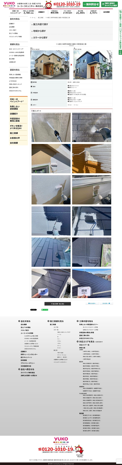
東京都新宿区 (96, 415)
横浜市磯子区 (86, 381)
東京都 (81, 413)
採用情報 (24, 360)
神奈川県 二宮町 (87, 410)
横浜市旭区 (94, 374)
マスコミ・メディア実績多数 (31, 346)
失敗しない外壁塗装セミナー (88, 324)
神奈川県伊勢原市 (88, 395)
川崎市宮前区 (95, 351)
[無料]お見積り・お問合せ (29, 375)
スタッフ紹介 (12, 30)
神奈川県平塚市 (87, 403)
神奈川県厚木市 (98, 395)
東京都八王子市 (87, 418)
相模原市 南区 (97, 391)
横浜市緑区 (96, 363)
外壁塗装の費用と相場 (15, 78)
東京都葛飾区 (86, 423)
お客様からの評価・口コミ (31, 343)
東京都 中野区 (87, 428)
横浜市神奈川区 (95, 368)
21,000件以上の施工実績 (31, 336)
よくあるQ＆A (13, 81)
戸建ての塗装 (60, 352)
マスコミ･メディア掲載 (15, 37)
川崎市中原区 (95, 354)
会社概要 (11, 27)
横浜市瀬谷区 (86, 374)
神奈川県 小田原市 (88, 405)
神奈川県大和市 (97, 398)
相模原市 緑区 (98, 388)
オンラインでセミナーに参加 (90, 327)
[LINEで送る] (44, 309)
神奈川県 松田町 (98, 405)
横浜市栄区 (97, 384)
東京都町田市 (96, 418)
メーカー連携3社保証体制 (16, 56)
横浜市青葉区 (86, 366)
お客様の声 (93, 12)
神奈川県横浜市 (87, 363)
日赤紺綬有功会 (26, 366)
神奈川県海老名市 (98, 400)
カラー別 (56, 330)
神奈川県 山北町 (88, 408)
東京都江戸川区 (87, 415)
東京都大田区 (95, 423)
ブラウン (59, 341)
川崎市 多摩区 (96, 356)
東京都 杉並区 (95, 428)
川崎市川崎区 (86, 351)
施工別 (55, 350)
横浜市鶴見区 (94, 376)
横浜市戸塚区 (95, 366)
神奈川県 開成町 (98, 408)
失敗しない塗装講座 (28, 12)
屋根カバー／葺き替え (62, 357)
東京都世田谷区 (87, 420)
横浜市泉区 (86, 376)
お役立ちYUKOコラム (15, 91)
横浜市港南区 (86, 371)
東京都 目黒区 (95, 431)
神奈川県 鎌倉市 (97, 410)
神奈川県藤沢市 (87, 398)
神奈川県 (82, 348)
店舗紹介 (11, 24)
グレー (58, 339)
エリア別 (56, 327)
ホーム (33, 18)
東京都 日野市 (87, 431)
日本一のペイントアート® (16, 49)
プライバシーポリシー (28, 363)
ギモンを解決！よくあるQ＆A (16, 126)
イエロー (59, 343)
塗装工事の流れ (13, 87)
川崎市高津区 (86, 354)
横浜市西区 (86, 379)
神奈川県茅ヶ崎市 (97, 403)
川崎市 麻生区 (87, 359)
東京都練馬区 (86, 425)
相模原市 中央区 (87, 391)
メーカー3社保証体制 (30, 341)
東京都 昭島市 (95, 425)
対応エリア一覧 (84, 345)
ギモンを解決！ (67, 12)
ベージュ (59, 334)
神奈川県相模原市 (88, 388)
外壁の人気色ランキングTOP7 (63, 332)
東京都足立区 (96, 420)
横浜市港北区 (94, 379)
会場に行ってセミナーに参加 (90, 330)
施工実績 (80, 12)
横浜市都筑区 (95, 371)
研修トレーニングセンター (29, 354)
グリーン (59, 345)
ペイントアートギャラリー (60, 362)
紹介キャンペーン (26, 357)
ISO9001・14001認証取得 (16, 52)
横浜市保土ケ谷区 (88, 384)
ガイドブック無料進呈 (28, 372)
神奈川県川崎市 (87, 356)
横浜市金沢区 (86, 368)
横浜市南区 (94, 381)
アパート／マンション (61, 355)
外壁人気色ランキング (15, 84)
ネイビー (59, 348)
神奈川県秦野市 (87, 400)
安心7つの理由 (13, 33)
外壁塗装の (54, 12)
